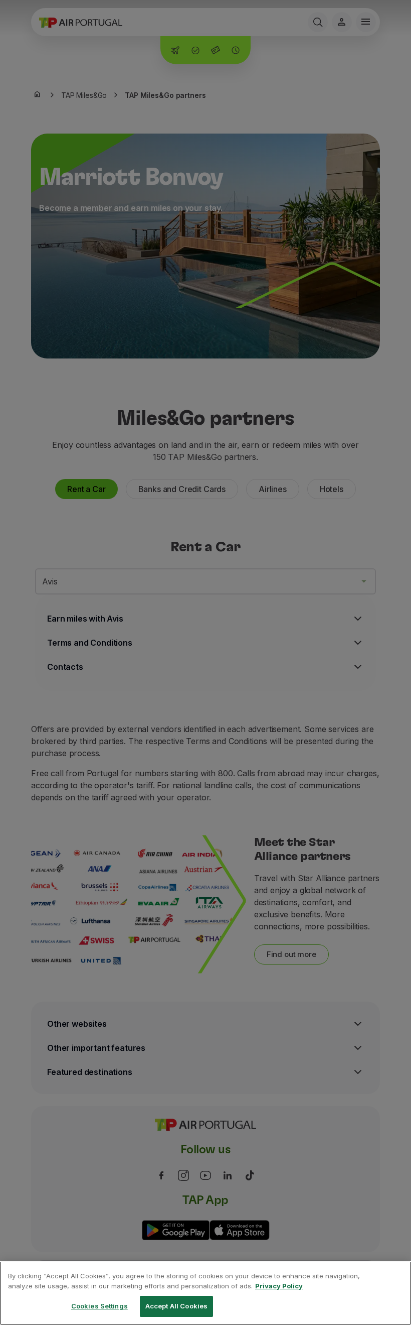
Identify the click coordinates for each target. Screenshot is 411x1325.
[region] (205, 1293)
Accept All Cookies (176, 1306)
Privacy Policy (279, 1286)
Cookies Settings (99, 1306)
